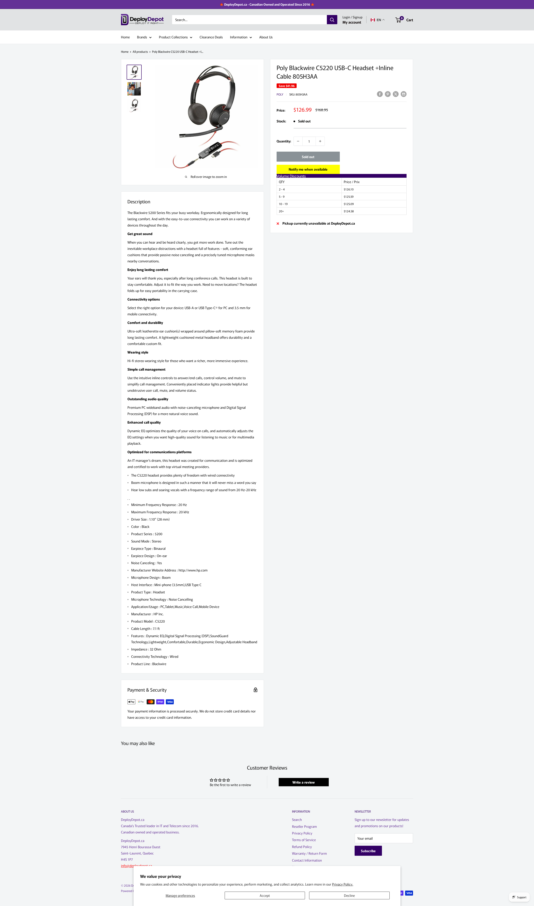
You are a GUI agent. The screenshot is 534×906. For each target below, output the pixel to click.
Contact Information (307, 860)
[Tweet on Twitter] (396, 94)
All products (140, 51)
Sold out (308, 156)
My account (352, 22)
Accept (265, 895)
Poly (280, 94)
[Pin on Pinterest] (388, 94)
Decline (349, 895)
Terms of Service (304, 839)
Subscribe (368, 850)
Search (297, 819)
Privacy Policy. (342, 884)
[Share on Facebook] (380, 94)
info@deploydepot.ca (136, 865)
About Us (266, 36)
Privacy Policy (302, 833)
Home (125, 36)
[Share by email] (404, 94)
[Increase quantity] (320, 141)
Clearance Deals (211, 36)
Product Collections (173, 36)
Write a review (303, 782)
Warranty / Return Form (309, 853)
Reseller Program (304, 826)
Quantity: (284, 140)
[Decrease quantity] (298, 141)
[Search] (332, 19)
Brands (142, 36)
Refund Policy (302, 846)
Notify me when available (308, 169)
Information (238, 36)
